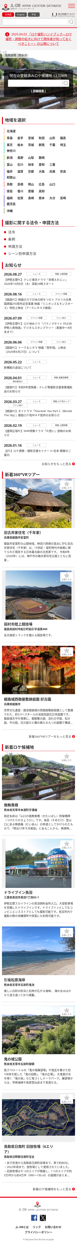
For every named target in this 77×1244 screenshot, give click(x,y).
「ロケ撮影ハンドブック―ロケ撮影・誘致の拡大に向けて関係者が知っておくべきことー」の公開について (39, 39)
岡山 (31, 184)
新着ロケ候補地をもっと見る (52, 1189)
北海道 (11, 131)
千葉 (52, 145)
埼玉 (63, 145)
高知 (42, 191)
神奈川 (11, 151)
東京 (10, 145)
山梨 (31, 158)
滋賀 (20, 171)
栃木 (20, 145)
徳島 (10, 191)
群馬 (42, 145)
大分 (52, 198)
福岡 (10, 198)
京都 (31, 171)
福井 (10, 171)
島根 (20, 184)
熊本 (42, 198)
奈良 (63, 171)
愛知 (42, 164)
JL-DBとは (22, 1227)
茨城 (31, 145)
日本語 (8, 14)
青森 (10, 138)
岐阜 (31, 164)
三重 (52, 164)
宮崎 (63, 198)
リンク (37, 1227)
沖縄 (10, 211)
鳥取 (10, 184)
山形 (52, 138)
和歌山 (11, 177)
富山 (10, 164)
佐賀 (20, 198)
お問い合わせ (53, 1227)
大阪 (42, 171)
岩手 (20, 138)
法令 (11, 232)
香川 (20, 191)
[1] (71, 22)
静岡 (42, 158)
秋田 (42, 138)
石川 (20, 164)
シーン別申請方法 (22, 253)
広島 (42, 184)
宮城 (31, 138)
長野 (20, 158)
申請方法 (15, 246)
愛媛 (31, 191)
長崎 (31, 198)
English (21, 14)
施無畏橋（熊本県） (17, 55)
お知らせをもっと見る (56, 464)
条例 (11, 239)
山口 (52, 184)
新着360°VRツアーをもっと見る (50, 736)
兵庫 (52, 171)
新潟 (10, 158)
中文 (34, 14)
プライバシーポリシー (38, 1232)
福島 (63, 138)
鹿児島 (11, 204)
